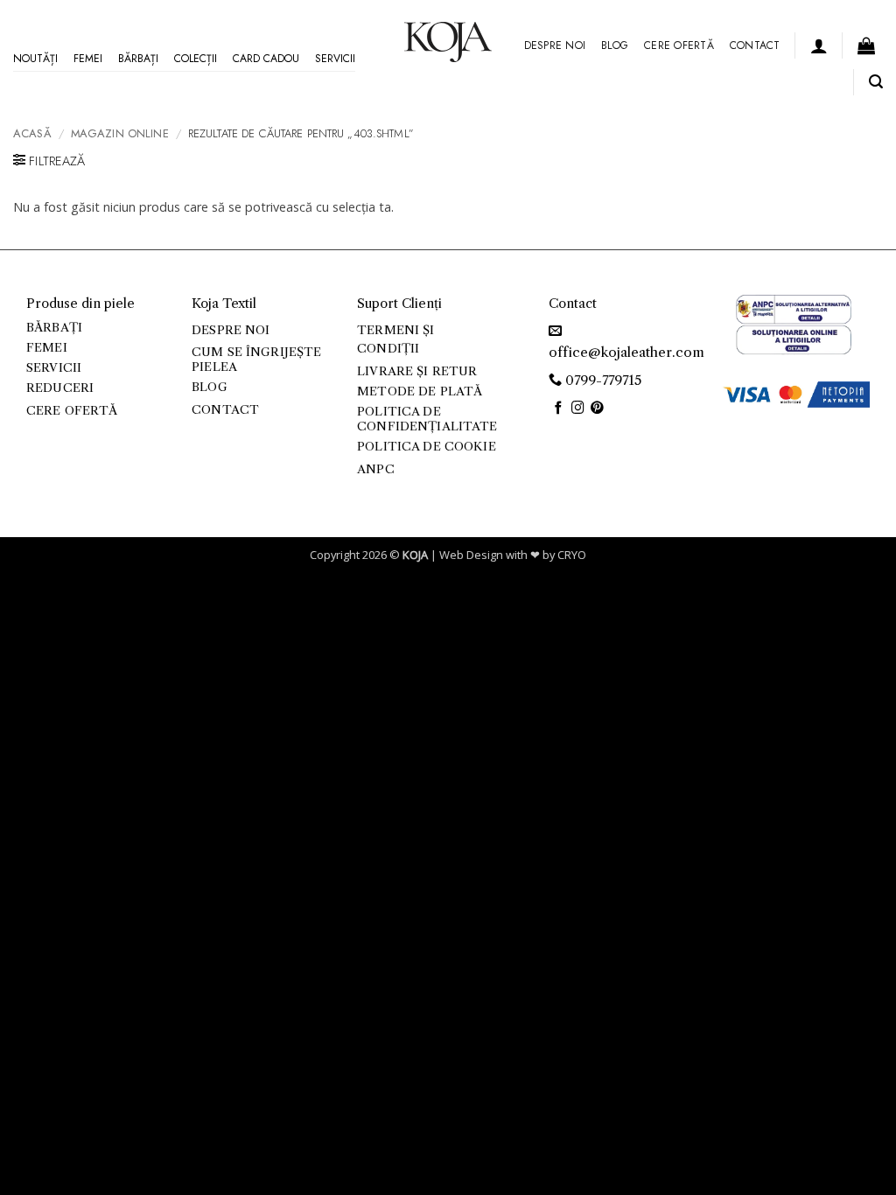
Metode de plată (419, 391)
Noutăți (35, 58)
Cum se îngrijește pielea (256, 359)
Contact (755, 45)
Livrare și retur (417, 371)
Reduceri (60, 388)
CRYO (571, 555)
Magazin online (120, 133)
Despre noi (554, 45)
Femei (88, 58)
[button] (819, 45)
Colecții (195, 58)
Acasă (32, 133)
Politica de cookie (426, 446)
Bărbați (138, 58)
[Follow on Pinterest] (597, 409)
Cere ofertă (679, 45)
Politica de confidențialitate (427, 418)
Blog (614, 45)
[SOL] (794, 338)
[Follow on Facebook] (558, 409)
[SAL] (794, 308)
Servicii (335, 58)
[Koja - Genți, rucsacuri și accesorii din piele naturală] (448, 42)
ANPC (376, 469)
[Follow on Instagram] (577, 409)
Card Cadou (266, 58)
